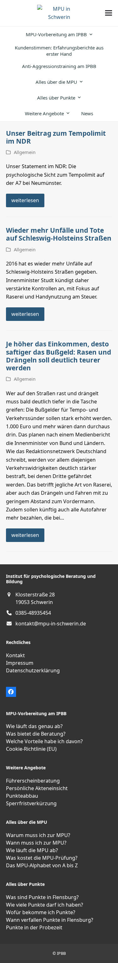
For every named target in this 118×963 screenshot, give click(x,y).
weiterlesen (25, 200)
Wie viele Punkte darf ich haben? (44, 904)
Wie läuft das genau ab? (34, 726)
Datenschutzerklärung (33, 670)
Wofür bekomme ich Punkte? (40, 912)
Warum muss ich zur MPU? (38, 835)
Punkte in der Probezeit (34, 927)
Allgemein (25, 152)
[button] (108, 13)
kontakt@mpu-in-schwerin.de (50, 623)
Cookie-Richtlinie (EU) (31, 748)
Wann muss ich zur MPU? (36, 842)
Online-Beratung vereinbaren (28, 794)
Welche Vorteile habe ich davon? (44, 741)
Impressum (19, 662)
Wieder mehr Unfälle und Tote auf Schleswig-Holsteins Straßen (58, 234)
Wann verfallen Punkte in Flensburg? (49, 919)
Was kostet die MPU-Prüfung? (41, 857)
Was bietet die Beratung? (35, 733)
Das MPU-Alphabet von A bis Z (42, 865)
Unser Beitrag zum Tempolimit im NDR (56, 137)
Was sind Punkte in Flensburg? (42, 897)
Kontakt (15, 655)
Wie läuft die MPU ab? (32, 850)
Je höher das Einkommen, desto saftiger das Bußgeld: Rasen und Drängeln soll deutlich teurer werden (58, 355)
